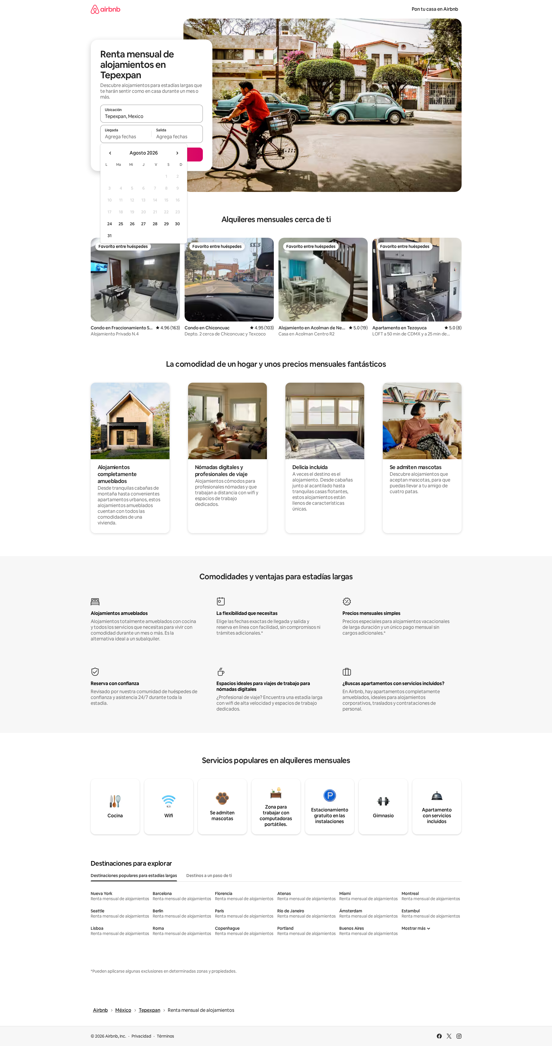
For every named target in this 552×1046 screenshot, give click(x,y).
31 (110, 235)
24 (109, 223)
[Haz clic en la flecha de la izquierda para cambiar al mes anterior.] (110, 153)
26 (132, 223)
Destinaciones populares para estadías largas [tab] (134, 875)
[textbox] (126, 136)
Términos (165, 1036)
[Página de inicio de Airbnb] (105, 9)
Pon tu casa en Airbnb (435, 9)
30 (177, 223)
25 (121, 223)
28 (155, 223)
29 (166, 223)
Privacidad (141, 1036)
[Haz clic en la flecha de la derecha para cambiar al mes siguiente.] (177, 153)
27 (143, 223)
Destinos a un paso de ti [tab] (209, 875)
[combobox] (151, 116)
